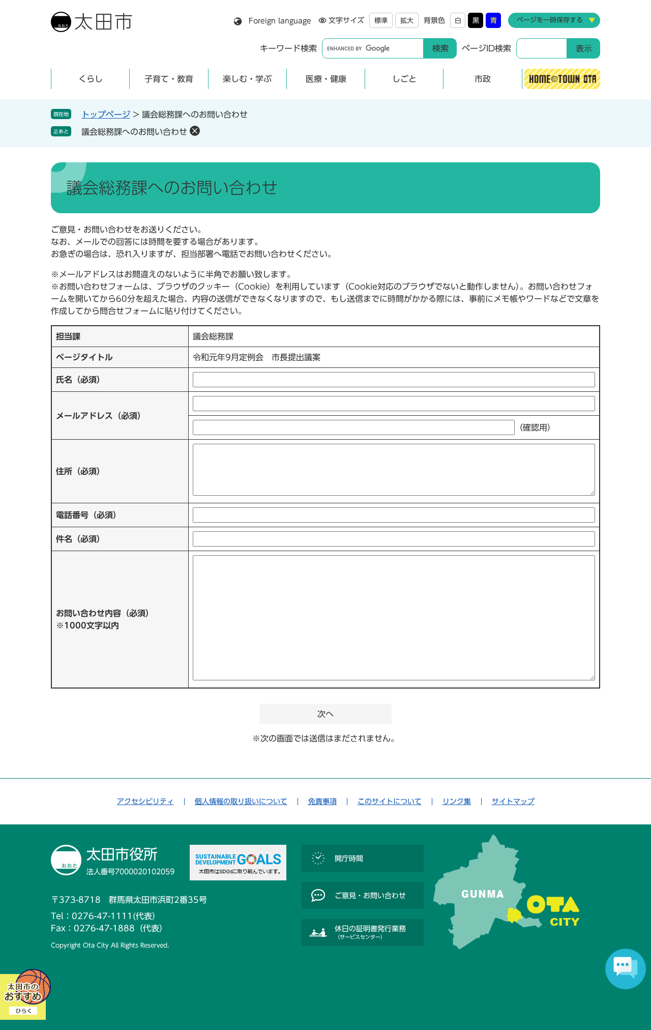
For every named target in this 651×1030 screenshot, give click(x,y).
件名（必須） (80, 539)
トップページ (105, 114)
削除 (195, 131)
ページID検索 (486, 48)
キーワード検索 (288, 48)
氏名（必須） (80, 380)
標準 (381, 20)
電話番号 (88, 515)
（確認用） (535, 427)
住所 (80, 471)
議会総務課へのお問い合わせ (134, 132)
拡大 (406, 20)
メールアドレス (100, 416)
